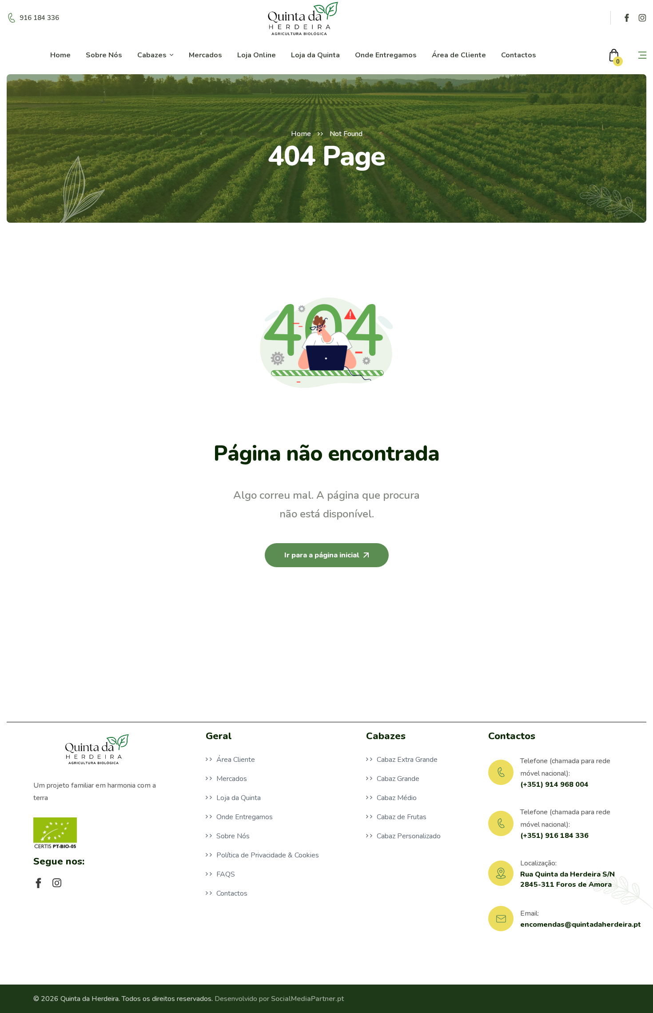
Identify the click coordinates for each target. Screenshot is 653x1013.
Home (301, 134)
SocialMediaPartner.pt (307, 999)
